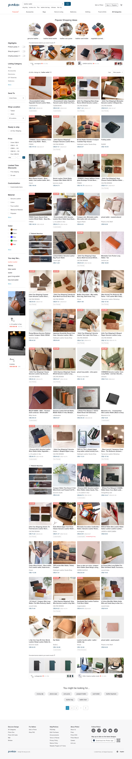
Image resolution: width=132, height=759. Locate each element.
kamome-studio (58, 183)
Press (72, 732)
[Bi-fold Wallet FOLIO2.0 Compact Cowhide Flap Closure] (88, 126)
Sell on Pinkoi (99, 5)
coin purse (67, 694)
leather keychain (111, 694)
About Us (73, 729)
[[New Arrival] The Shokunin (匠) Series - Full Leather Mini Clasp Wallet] (112, 281)
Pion (38, 7)
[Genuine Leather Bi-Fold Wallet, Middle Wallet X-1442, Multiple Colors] (64, 397)
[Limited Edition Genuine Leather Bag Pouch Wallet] (64, 243)
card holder (96, 694)
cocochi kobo (105, 570)
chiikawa (53, 7)
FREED (31, 144)
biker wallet (12, 269)
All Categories (12, 729)
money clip (40, 694)
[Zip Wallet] (64, 627)
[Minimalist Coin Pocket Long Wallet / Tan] (112, 243)
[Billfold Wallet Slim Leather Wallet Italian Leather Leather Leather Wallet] (112, 513)
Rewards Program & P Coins (58, 746)
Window (10, 740)
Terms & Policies (54, 737)
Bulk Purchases (54, 732)
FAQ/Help (52, 729)
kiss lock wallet (13, 280)
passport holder (81, 694)
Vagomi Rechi (81, 222)
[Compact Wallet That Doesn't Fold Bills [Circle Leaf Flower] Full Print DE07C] (64, 475)
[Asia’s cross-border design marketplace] (13, 5)
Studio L (55, 645)
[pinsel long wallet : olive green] (88, 359)
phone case (53, 694)
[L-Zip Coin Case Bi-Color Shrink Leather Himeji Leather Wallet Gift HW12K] (40, 627)
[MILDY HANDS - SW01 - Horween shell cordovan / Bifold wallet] (40, 397)
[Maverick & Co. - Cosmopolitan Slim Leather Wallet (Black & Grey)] (112, 397)
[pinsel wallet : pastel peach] (112, 627)
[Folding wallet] (112, 126)
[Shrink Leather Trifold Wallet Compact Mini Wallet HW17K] (64, 165)
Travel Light (56, 260)
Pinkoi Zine (11, 732)
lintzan (79, 645)
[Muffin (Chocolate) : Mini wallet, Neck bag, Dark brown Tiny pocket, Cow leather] (88, 281)
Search (67, 4)
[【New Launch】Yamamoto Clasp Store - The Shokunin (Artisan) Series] (112, 436)
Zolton (55, 531)
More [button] (9, 85)
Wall (9, 737)
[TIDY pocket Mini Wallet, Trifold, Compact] (64, 552)
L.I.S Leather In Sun (59, 222)
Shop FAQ (32, 732)
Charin (31, 183)
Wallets (10, 265)
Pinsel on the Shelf (107, 222)
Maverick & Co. (106, 415)
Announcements (54, 735)
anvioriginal (80, 531)
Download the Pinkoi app (104, 740)
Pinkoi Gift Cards (13, 735)
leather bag (69, 700)
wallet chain (83, 700)
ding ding (25, 7)
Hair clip (59, 7)
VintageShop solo (82, 415)
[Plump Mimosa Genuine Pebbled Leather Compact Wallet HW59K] (40, 320)
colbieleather (57, 415)
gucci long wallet (14, 276)
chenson (103, 376)
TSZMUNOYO (33, 105)
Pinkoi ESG (74, 735)
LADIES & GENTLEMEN (108, 531)
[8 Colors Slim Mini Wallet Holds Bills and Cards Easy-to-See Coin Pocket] (112, 588)
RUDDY (103, 144)
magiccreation (81, 606)
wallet (10, 273)
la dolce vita (32, 7)
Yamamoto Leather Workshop (110, 299)
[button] (23, 157)
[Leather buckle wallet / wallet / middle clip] (88, 627)
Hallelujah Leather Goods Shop (86, 144)
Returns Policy (54, 743)
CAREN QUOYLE (82, 570)
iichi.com (73, 743)
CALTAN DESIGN (82, 105)
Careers (73, 740)
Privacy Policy (54, 740)
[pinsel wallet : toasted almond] (112, 204)
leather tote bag (45, 7)
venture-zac (105, 260)
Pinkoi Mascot (75, 737)
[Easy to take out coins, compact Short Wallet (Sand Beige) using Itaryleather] (88, 552)
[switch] (16, 47)
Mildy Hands (32, 415)
